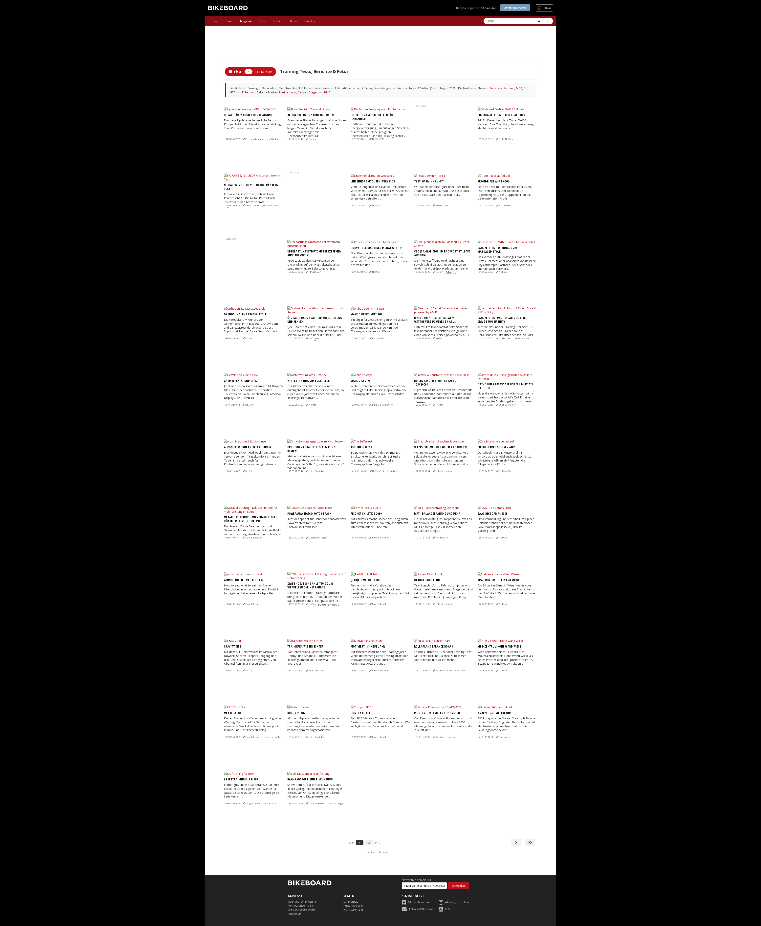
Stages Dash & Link (427, 580)
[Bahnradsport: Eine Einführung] (308, 773)
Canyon (302, 92)
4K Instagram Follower (458, 902)
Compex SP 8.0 (360, 713)
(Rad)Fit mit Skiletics (366, 580)
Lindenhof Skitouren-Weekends (373, 181)
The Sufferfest (361, 447)
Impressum (294, 913)
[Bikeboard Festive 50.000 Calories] (501, 109)
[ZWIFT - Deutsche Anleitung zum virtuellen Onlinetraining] (317, 576)
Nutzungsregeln (353, 905)
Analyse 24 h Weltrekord (495, 713)
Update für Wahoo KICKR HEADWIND (248, 115)
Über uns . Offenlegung (302, 901)
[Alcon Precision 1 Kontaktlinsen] (245, 441)
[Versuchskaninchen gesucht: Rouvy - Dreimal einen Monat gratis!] (375, 242)
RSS (447, 909)
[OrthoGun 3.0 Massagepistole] (244, 308)
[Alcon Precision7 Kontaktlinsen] (308, 109)
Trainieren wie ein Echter (305, 646)
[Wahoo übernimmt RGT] (367, 308)
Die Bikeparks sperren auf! (496, 447)
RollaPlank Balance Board (433, 646)
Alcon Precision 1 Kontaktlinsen (247, 447)
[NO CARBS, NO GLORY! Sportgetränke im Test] (253, 177)
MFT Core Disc (233, 713)
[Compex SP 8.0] (362, 707)
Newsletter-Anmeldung (416, 880)
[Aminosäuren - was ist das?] (243, 574)
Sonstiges (495, 88)
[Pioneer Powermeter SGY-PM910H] (438, 707)
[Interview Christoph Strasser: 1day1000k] (441, 375)
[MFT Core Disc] (235, 707)
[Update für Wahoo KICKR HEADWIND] (250, 109)
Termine (278, 21)
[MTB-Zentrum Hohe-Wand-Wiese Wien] (501, 640)
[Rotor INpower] (298, 707)
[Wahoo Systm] (361, 375)
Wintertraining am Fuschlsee (308, 380)
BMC (327, 92)
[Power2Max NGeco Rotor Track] (309, 508)
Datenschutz (351, 901)
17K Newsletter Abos (421, 909)
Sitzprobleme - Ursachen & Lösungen (440, 447)
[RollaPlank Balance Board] (432, 640)
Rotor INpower (297, 713)
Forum (229, 21)
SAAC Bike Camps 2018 (492, 513)
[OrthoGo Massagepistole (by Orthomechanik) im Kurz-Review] (315, 441)
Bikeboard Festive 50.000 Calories (501, 115)
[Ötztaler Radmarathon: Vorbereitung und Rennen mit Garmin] (317, 310)
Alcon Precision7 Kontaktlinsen (310, 115)
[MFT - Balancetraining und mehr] (436, 508)
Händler (310, 21)
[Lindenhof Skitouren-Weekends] (372, 175)
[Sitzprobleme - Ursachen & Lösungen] (439, 441)
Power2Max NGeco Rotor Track (309, 513)
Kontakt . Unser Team (300, 905)
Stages (313, 92)
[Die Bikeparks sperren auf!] (496, 441)
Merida (283, 92)
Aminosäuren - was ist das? (243, 580)
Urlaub (294, 21)
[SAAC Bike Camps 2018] (494, 508)
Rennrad (509, 88)
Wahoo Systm (360, 380)
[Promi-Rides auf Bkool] (494, 175)
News (215, 21)
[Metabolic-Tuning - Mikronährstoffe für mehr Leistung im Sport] (253, 509)
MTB (519, 88)
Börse (262, 21)
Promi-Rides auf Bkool (494, 181)
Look (293, 92)
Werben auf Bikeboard (301, 909)
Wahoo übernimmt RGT (366, 314)
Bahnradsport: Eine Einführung (310, 779)
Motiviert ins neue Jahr (368, 646)
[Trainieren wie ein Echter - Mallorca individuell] (304, 640)
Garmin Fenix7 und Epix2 (241, 380)
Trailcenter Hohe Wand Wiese (498, 580)
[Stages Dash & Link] (428, 574)
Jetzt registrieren (515, 7)
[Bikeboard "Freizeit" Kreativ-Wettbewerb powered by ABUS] (444, 310)
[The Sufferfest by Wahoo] (361, 441)
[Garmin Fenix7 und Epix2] (241, 375)
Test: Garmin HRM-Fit (429, 181)
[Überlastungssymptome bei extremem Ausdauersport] (317, 243)
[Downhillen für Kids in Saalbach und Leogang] (233, 640)
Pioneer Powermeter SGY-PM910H (437, 713)
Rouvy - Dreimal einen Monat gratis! (376, 247)
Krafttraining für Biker (241, 779)
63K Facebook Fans (419, 902)
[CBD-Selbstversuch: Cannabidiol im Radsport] (444, 243)
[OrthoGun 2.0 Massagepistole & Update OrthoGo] (507, 376)
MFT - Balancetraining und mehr (437, 513)
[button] (548, 21)
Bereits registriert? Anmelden (476, 8)
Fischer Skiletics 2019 (366, 513)
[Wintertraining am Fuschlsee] (307, 375)
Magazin (246, 21)
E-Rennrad (248, 92)
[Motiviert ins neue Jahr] (367, 640)
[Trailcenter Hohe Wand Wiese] (498, 574)
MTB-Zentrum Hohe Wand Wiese (499, 646)
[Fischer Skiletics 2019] (366, 508)
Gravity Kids (232, 646)
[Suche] (539, 21)
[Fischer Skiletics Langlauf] (365, 574)
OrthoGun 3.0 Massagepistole (245, 314)
